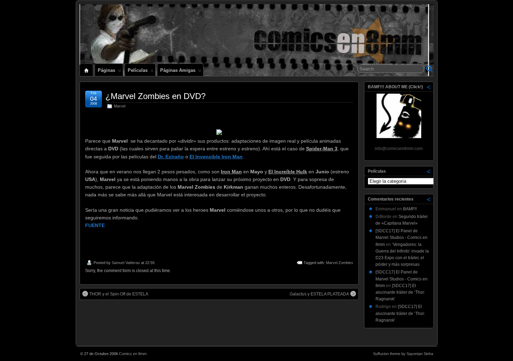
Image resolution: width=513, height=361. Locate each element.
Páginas (106, 70)
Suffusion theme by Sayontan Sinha (403, 354)
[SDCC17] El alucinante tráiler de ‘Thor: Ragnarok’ (400, 292)
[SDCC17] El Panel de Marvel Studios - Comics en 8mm (402, 237)
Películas (138, 70)
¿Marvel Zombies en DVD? (155, 96)
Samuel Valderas (126, 263)
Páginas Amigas (177, 70)
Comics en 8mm (133, 354)
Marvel (119, 106)
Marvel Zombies (339, 263)
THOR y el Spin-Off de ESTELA (118, 294)
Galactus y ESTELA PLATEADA (319, 294)
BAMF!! (410, 208)
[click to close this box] (428, 86)
